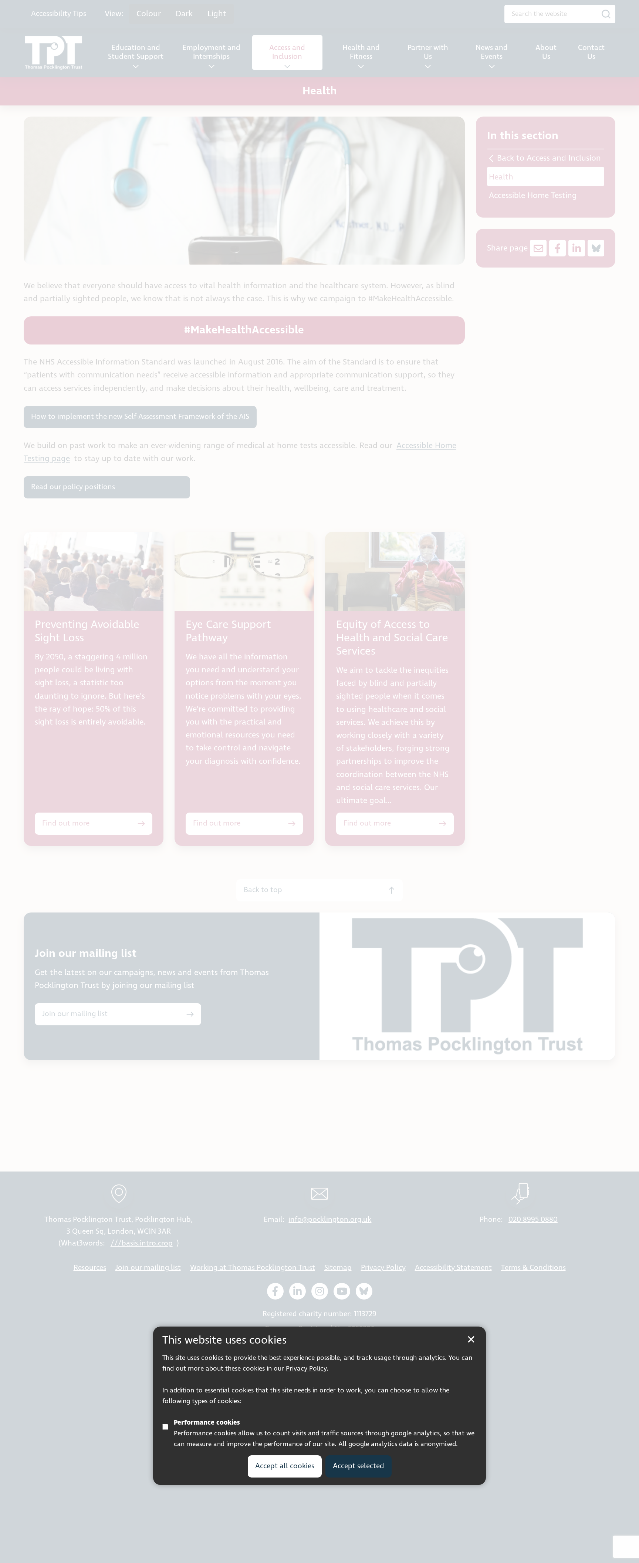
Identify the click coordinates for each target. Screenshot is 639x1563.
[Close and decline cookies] (471, 1339)
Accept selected (358, 1466)
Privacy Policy (306, 1368)
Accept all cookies (284, 1466)
